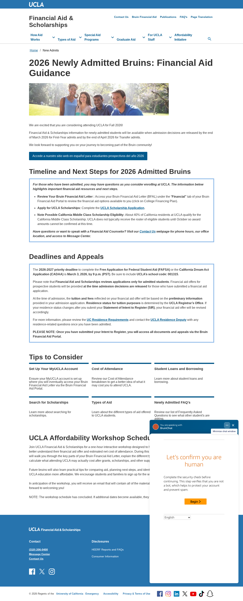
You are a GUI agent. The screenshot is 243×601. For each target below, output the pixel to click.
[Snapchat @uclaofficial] (210, 594)
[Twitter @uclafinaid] (42, 571)
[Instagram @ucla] (168, 594)
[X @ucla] (185, 594)
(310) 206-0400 (38, 549)
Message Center (39, 554)
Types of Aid (67, 39)
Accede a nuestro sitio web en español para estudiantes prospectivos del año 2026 (88, 156)
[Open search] (209, 38)
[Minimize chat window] (227, 425)
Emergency (92, 593)
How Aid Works (37, 37)
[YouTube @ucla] (193, 594)
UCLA (38, 4)
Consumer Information (105, 556)
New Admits (51, 50)
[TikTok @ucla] (201, 594)
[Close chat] (235, 593)
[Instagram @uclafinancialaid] (51, 571)
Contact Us (121, 16)
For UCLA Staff (155, 37)
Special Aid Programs (92, 37)
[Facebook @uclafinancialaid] (32, 571)
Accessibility (110, 593)
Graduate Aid (126, 39)
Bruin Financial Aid (144, 16)
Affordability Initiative (183, 37)
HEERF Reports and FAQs (108, 549)
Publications (168, 16)
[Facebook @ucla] (160, 594)
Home (34, 50)
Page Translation (202, 16)
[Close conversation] (233, 425)
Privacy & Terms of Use (136, 593)
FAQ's (183, 16)
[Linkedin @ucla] (176, 594)
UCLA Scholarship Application (122, 208)
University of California (69, 593)
